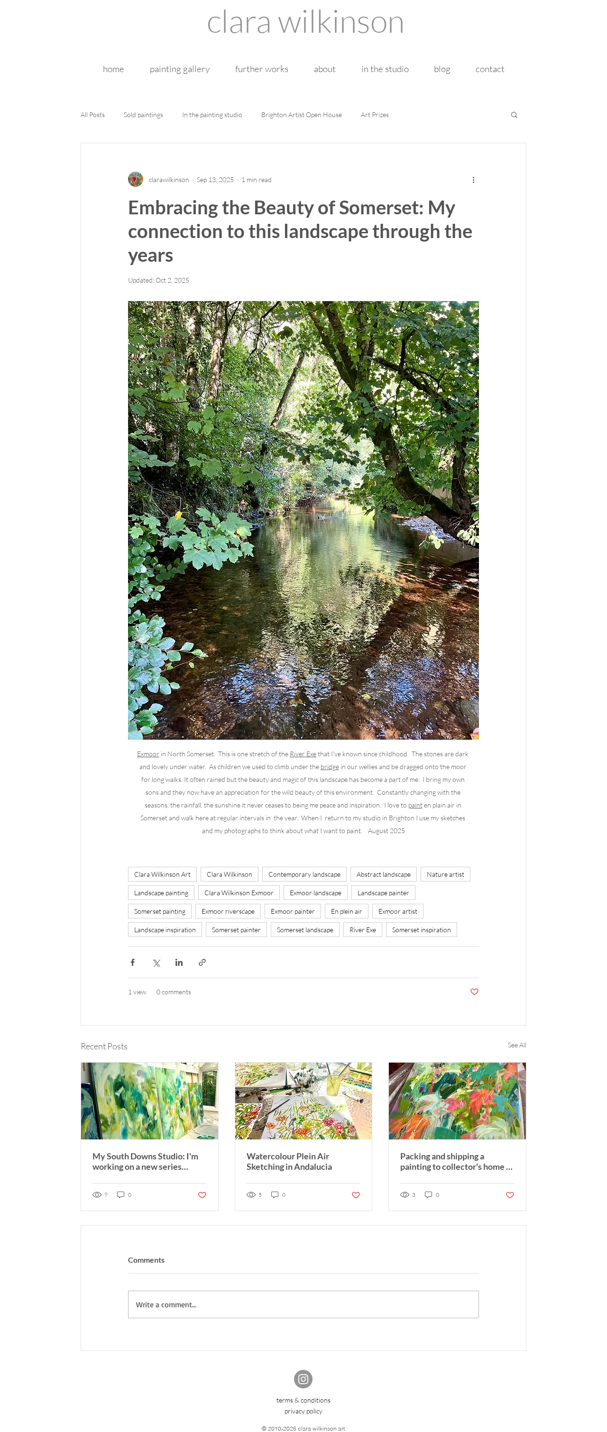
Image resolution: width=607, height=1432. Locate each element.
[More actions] (473, 179)
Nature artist (445, 874)
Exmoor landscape (315, 893)
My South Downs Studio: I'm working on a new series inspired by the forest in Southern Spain (145, 1161)
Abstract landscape (384, 874)
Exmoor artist (397, 911)
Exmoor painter (293, 911)
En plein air (346, 911)
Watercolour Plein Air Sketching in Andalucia (289, 1161)
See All (517, 1045)
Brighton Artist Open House (301, 114)
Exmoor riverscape (228, 911)
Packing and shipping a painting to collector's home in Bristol (456, 1161)
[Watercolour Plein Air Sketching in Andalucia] (303, 1101)
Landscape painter (383, 893)
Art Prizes (375, 114)
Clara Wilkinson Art (162, 874)
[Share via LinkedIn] (179, 962)
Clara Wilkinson (229, 874)
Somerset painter (236, 930)
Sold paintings (143, 114)
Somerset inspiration (421, 930)
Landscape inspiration (165, 930)
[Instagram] (303, 1379)
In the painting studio (212, 114)
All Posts (93, 114)
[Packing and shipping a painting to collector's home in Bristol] (457, 1101)
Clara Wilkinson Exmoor (239, 893)
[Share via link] (202, 962)
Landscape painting (161, 893)
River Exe (362, 930)
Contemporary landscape (304, 874)
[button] (514, 114)
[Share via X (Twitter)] (155, 962)
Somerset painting (159, 911)
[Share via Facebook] (132, 962)
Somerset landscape (305, 930)
